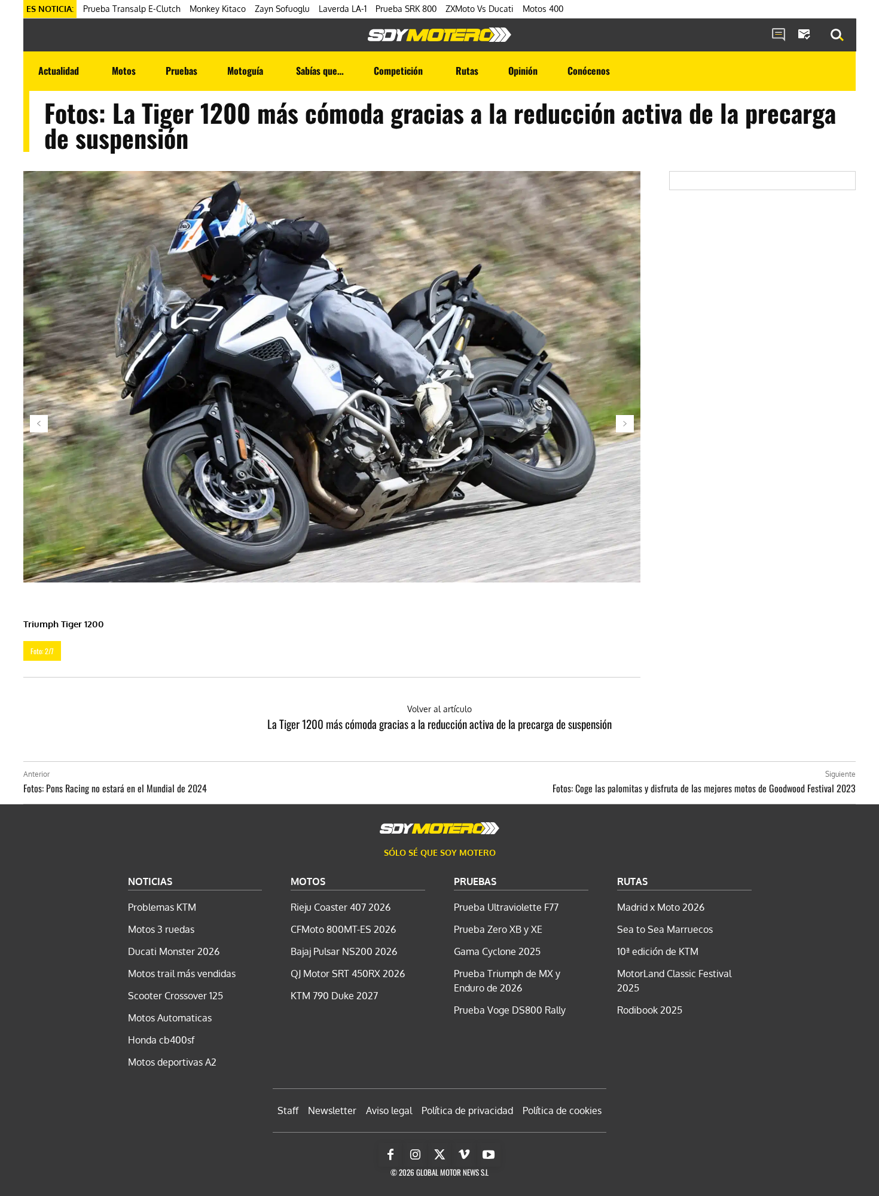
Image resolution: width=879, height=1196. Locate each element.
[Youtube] (488, 1155)
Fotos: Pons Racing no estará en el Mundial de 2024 (115, 788)
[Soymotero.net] (439, 35)
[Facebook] (390, 1155)
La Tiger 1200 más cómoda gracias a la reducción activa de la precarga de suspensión (439, 723)
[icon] (778, 35)
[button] (837, 35)
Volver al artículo (439, 709)
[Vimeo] (464, 1155)
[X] (439, 1155)
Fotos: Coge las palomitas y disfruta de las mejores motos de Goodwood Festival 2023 (704, 788)
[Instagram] (415, 1155)
